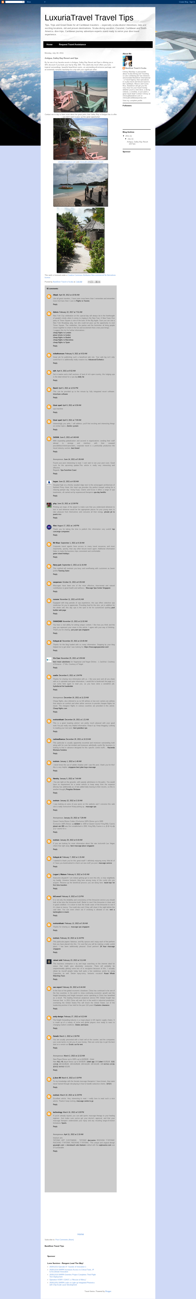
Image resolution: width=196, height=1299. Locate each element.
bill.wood (57, 896)
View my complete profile (132, 101)
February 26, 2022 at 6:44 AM (74, 987)
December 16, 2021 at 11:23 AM (76, 698)
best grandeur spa (80, 728)
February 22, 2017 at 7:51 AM (70, 312)
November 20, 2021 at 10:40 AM (74, 641)
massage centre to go (85, 1101)
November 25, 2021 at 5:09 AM (73, 658)
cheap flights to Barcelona (63, 340)
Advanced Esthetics (96, 360)
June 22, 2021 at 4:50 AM (69, 481)
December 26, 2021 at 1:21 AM (77, 720)
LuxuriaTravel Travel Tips (89, 17)
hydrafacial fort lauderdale (63, 686)
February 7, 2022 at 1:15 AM (73, 857)
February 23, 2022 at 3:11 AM (74, 960)
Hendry (56, 779)
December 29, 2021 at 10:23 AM (78, 739)
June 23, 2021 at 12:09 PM (67, 503)
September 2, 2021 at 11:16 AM (74, 565)
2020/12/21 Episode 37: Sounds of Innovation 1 (67, 1267)
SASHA (56, 437)
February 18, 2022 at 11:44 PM (72, 938)
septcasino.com (105, 1145)
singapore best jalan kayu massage (82, 767)
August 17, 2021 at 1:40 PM (68, 526)
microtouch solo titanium (76, 1145)
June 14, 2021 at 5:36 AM (74, 459)
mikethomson (58, 354)
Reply (55, 304)
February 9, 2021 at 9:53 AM (76, 354)
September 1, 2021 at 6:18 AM (72, 543)
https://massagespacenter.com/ (96, 647)
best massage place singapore (82, 846)
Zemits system (72, 426)
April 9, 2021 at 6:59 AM (72, 405)
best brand (75, 448)
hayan (55, 481)
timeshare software (60, 394)
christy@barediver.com (67, 162)
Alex (55, 526)
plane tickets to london (62, 335)
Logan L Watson (60, 874)
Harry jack (57, 565)
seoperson (57, 582)
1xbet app (90, 1062)
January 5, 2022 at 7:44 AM (70, 779)
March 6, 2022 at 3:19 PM (72, 1078)
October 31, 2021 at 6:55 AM (74, 582)
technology (57, 1112)
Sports (64, 1123)
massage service (105, 863)
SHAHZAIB (57, 621)
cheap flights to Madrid (62, 337)
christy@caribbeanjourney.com (91, 162)
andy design (58, 1017)
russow (56, 599)
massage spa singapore (80, 927)
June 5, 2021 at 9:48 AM (69, 437)
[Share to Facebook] (96, 282)
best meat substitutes (61, 662)
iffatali (55, 295)
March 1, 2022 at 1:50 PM (69, 1036)
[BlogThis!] (91, 282)
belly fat (81, 377)
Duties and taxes (81, 1025)
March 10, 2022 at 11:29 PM (71, 1095)
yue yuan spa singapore (80, 630)
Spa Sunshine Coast (68, 470)
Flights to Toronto (82, 301)
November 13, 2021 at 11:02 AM (75, 621)
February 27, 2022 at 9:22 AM (75, 1017)
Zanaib (56, 1036)
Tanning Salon (63, 571)
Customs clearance (101, 1005)
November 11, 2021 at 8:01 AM (72, 599)
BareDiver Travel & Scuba (135, 68)
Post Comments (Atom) (64, 1240)
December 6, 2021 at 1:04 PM (70, 675)
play (55, 503)
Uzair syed (57, 405)
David (55, 388)
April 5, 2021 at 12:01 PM (68, 388)
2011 (127, 136)
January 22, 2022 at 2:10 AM (71, 801)
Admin (56, 312)
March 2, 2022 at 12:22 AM (74, 1056)
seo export (57, 987)
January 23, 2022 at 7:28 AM (75, 818)
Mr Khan (56, 543)
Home (50, 44)
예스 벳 (60, 1062)
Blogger (108, 1291)
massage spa (91, 807)
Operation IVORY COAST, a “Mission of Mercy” (67, 1280)
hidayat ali (57, 641)
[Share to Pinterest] (99, 282)
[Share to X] (94, 282)
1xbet (100, 1062)
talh (54, 371)
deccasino (92, 1140)
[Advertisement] (81, 1212)
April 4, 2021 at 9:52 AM (66, 371)
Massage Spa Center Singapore (98, 588)
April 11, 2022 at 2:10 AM (73, 1134)
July (129, 139)
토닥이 (109, 1084)
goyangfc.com (58, 1145)
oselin (55, 675)
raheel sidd (57, 960)
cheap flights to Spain (61, 342)
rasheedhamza (59, 739)
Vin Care (56, 658)
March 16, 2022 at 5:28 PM (73, 1112)
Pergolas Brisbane (73, 789)
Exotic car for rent (76, 1044)
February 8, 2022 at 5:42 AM (78, 874)
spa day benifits (100, 492)
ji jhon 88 (57, 1078)
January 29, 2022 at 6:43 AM (71, 840)
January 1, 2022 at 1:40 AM (70, 761)
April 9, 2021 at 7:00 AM (72, 420)
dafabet (77, 824)
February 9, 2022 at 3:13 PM (73, 896)
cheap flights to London (62, 333)
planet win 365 (58, 826)
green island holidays (61, 554)
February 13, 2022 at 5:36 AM (76, 923)
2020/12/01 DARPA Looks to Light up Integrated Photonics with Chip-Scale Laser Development (72, 1284)
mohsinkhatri (58, 720)
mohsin (56, 761)
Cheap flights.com (60, 708)
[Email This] (89, 282)
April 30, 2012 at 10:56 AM (69, 295)
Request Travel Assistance (72, 44)
